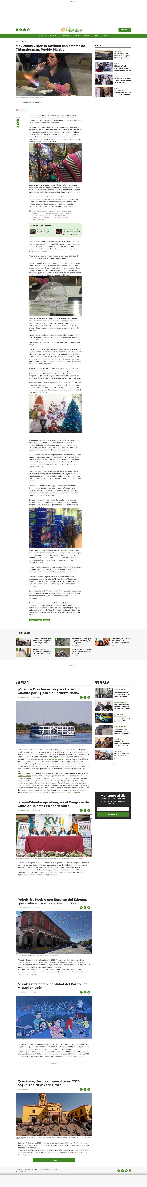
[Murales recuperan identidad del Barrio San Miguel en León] (54, 1017)
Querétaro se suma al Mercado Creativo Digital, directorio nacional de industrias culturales (71, 232)
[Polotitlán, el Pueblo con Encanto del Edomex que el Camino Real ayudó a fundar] (54, 932)
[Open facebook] (17, 29)
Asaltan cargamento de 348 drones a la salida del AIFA (81, 651)
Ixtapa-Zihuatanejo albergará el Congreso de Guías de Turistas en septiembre (53, 804)
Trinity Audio (31, 102)
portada (46, 620)
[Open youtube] (28, 29)
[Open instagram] (24, 29)
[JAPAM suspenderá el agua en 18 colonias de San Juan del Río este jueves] (23, 652)
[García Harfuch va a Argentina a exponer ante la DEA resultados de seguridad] (104, 79)
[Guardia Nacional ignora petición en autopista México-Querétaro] (23, 642)
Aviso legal (19, 1169)
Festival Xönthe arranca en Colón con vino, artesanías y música (45, 231)
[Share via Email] (18, 127)
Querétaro (40, 35)
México (117, 63)
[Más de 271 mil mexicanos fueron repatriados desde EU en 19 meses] (104, 67)
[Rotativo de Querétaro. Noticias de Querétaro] (71, 29)
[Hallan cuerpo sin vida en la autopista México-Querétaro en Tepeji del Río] (104, 54)
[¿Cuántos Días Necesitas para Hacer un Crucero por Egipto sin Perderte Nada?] (54, 722)
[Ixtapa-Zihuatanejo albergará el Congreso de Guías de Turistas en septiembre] (54, 835)
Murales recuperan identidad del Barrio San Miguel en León (53, 986)
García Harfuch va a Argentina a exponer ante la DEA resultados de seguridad (122, 82)
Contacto (55, 1169)
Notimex (24, 109)
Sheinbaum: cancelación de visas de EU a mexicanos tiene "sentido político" (122, 95)
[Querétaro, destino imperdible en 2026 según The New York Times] (54, 1114)
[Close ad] (145, 1176)
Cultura (95, 35)
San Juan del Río (120, 690)
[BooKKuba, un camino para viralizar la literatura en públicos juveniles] (102, 642)
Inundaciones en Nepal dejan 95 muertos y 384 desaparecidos (82, 641)
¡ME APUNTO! (113, 814)
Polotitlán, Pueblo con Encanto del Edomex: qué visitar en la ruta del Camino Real (53, 901)
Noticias (53, 35)
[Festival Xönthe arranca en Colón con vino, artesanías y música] (33, 231)
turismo (32, 620)
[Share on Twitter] (18, 123)
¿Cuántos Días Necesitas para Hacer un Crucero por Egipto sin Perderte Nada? (49, 691)
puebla (39, 620)
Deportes (65, 35)
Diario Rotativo (23, 992)
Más (105, 35)
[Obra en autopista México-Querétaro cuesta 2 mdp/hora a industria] (104, 705)
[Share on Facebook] (18, 120)
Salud (77, 35)
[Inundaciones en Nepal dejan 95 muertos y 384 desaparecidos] (62, 642)
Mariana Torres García (25, 697)
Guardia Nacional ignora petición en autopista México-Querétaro (42, 641)
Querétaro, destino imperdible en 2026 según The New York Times (49, 1083)
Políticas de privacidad (30, 1169)
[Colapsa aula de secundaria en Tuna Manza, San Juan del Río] (104, 730)
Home (17, 41)
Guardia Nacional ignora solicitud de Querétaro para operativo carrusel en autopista (122, 696)
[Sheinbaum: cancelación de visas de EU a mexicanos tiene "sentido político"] (104, 91)
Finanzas (86, 35)
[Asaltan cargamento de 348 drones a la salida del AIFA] (62, 652)
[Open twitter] (20, 29)
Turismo (23, 41)
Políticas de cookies (45, 1169)
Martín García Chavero (25, 907)
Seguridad (118, 51)
